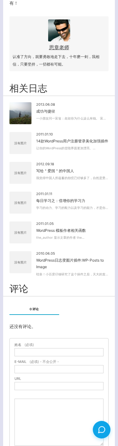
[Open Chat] (101, 429)
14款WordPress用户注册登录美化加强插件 (72, 141)
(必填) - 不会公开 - (36, 362)
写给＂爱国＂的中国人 (55, 170)
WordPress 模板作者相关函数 (61, 230)
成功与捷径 (45, 111)
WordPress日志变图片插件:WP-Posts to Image (70, 263)
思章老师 (59, 47)
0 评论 (34, 309)
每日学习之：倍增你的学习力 (60, 200)
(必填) (24, 345)
